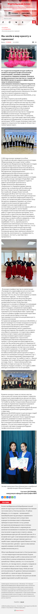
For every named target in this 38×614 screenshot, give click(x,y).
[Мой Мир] (7, 497)
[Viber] (10, 497)
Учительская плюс (19, 4)
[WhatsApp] (12, 497)
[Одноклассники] (5, 497)
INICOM (22, 602)
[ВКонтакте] (2, 497)
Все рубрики (5, 27)
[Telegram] (15, 497)
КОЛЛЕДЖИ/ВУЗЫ (6, 29)
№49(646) (8, 42)
